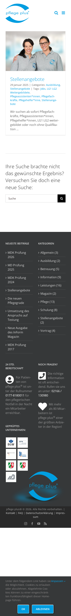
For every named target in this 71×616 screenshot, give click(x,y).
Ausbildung (53, 85)
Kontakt (10, 513)
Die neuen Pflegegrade (16, 300)
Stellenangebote (27, 79)
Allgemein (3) (49, 253)
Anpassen (57, 581)
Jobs (43, 88)
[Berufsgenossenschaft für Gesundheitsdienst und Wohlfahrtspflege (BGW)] (10, 442)
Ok (23, 609)
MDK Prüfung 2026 (17, 255)
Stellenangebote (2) (51, 320)
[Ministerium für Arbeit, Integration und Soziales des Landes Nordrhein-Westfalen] (22, 465)
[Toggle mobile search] (56, 13)
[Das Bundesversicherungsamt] (10, 454)
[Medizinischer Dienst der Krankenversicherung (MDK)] (10, 477)
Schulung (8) (48, 310)
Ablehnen (43, 609)
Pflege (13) (47, 302)
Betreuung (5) (49, 269)
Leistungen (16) (50, 285)
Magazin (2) (48, 294)
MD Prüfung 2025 (16, 267)
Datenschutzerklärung (39, 513)
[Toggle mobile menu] (64, 13)
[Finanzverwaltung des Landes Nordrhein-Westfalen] (10, 465)
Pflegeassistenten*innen (25, 96)
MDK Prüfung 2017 (17, 347)
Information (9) (50, 277)
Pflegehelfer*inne (29, 100)
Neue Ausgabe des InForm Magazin (17, 332)
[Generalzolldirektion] (22, 454)
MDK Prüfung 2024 (17, 280)
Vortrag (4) (47, 331)
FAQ (20, 513)
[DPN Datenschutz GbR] (22, 442)
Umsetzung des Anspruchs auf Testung (18, 315)
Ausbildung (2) (50, 261)
